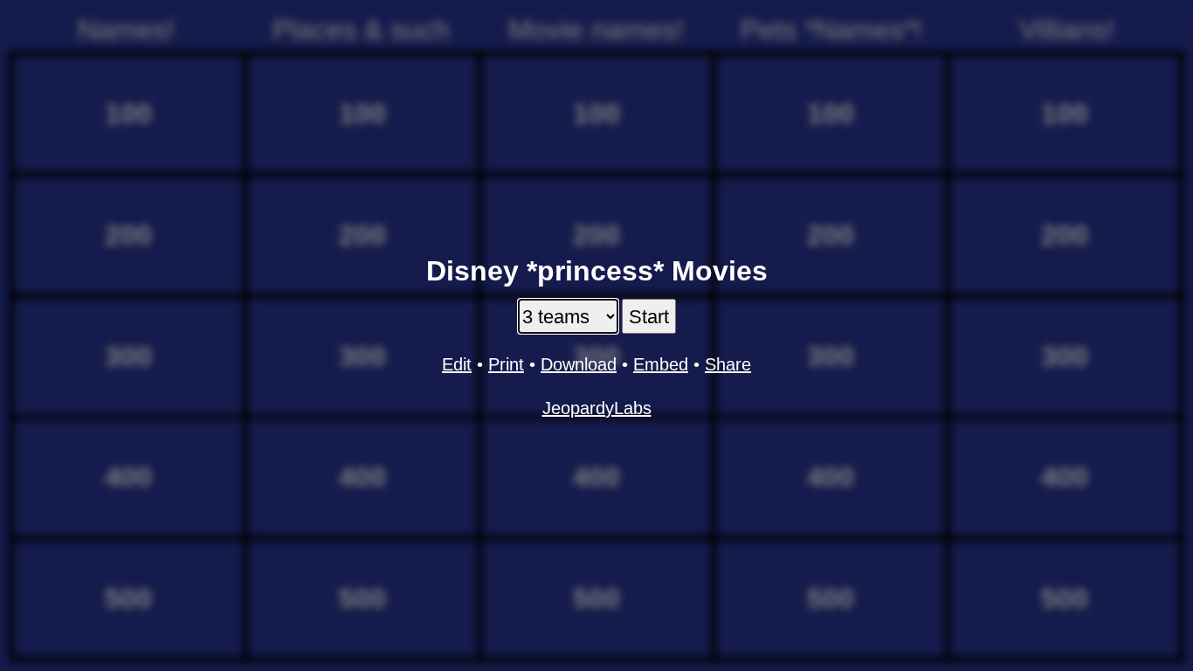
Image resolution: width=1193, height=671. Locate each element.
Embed (660, 364)
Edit (457, 364)
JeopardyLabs (597, 408)
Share (728, 364)
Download (579, 364)
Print (506, 364)
